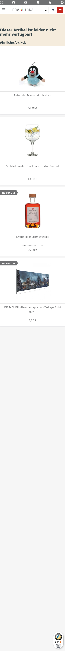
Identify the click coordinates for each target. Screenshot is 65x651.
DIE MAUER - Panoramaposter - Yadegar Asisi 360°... (32, 309)
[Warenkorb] (60, 10)
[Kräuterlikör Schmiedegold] (32, 210)
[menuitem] (4, 10)
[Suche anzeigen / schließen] (46, 10)
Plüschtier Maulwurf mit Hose (32, 95)
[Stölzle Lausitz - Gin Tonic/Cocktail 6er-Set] (32, 139)
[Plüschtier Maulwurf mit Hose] (32, 69)
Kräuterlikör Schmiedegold (32, 237)
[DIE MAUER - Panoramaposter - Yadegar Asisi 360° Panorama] (32, 281)
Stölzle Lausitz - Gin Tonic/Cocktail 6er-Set (32, 166)
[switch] (58, 646)
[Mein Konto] (53, 10)
